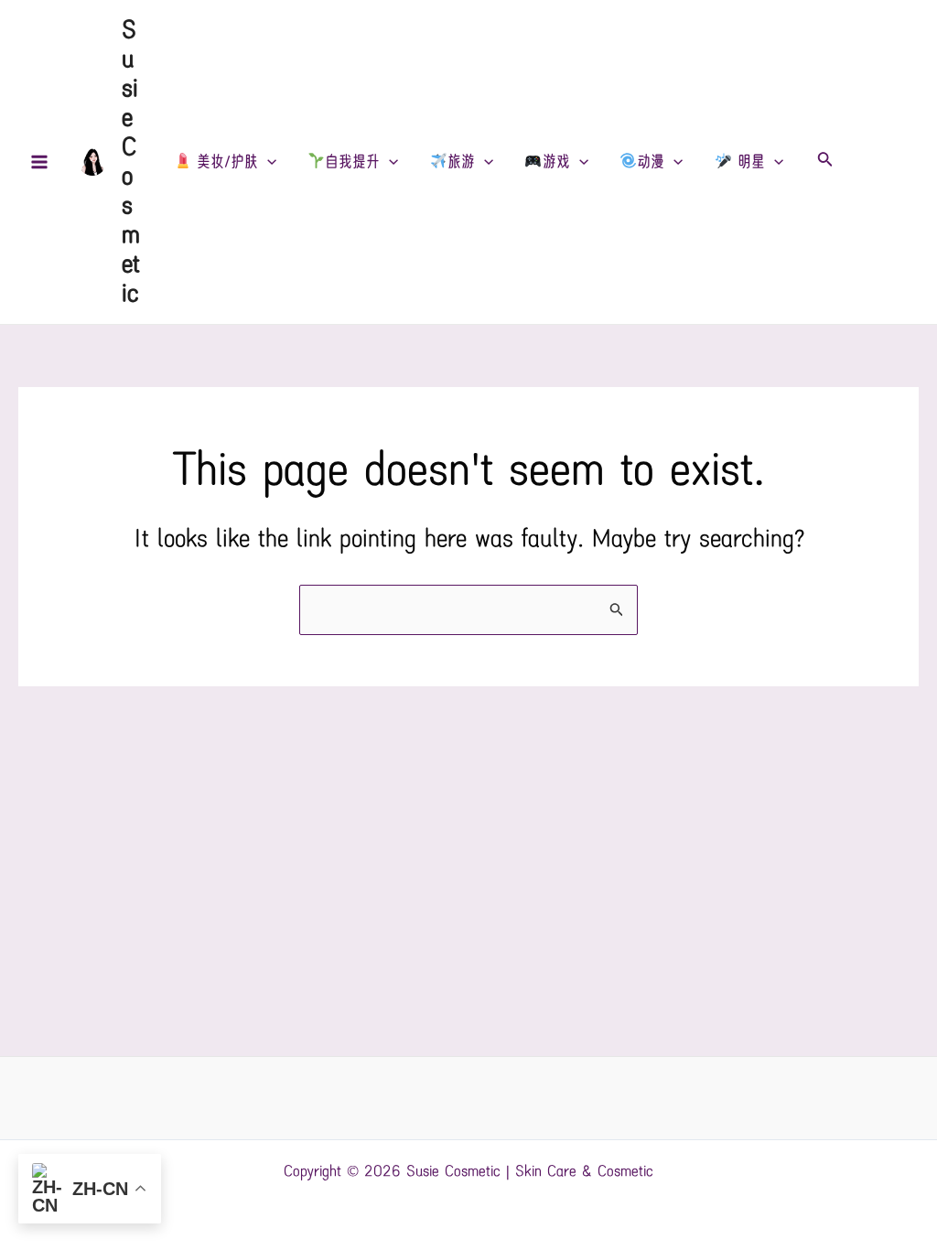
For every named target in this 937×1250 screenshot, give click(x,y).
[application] (267, 162)
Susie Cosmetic (131, 161)
